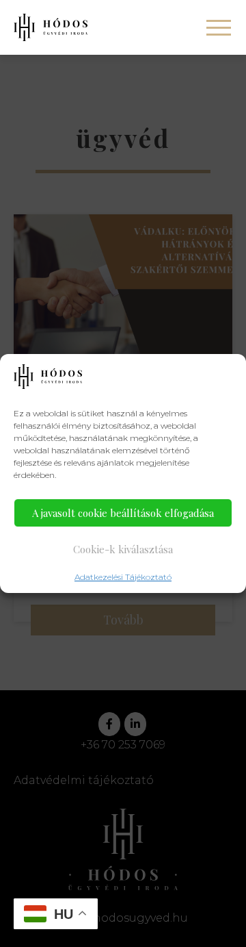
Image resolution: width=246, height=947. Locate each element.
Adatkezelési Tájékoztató (123, 577)
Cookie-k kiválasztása (123, 549)
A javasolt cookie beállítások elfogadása (123, 513)
